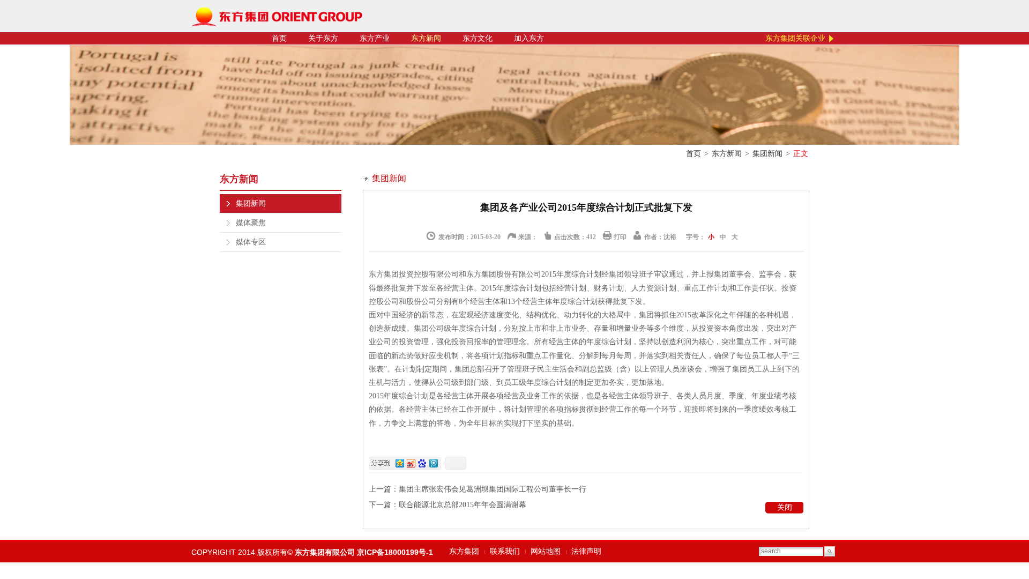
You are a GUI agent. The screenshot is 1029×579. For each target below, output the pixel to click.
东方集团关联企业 (795, 38)
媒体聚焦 (251, 223)
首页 (279, 38)
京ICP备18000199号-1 (395, 552)
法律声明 (586, 551)
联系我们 (505, 551)
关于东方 (323, 38)
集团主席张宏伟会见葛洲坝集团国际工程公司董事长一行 (492, 489)
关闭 (784, 507)
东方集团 (464, 551)
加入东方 (529, 38)
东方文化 (478, 38)
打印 (620, 237)
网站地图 (546, 551)
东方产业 (375, 38)
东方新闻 (426, 38)
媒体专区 (251, 242)
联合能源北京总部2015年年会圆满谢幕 (462, 505)
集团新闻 (767, 154)
